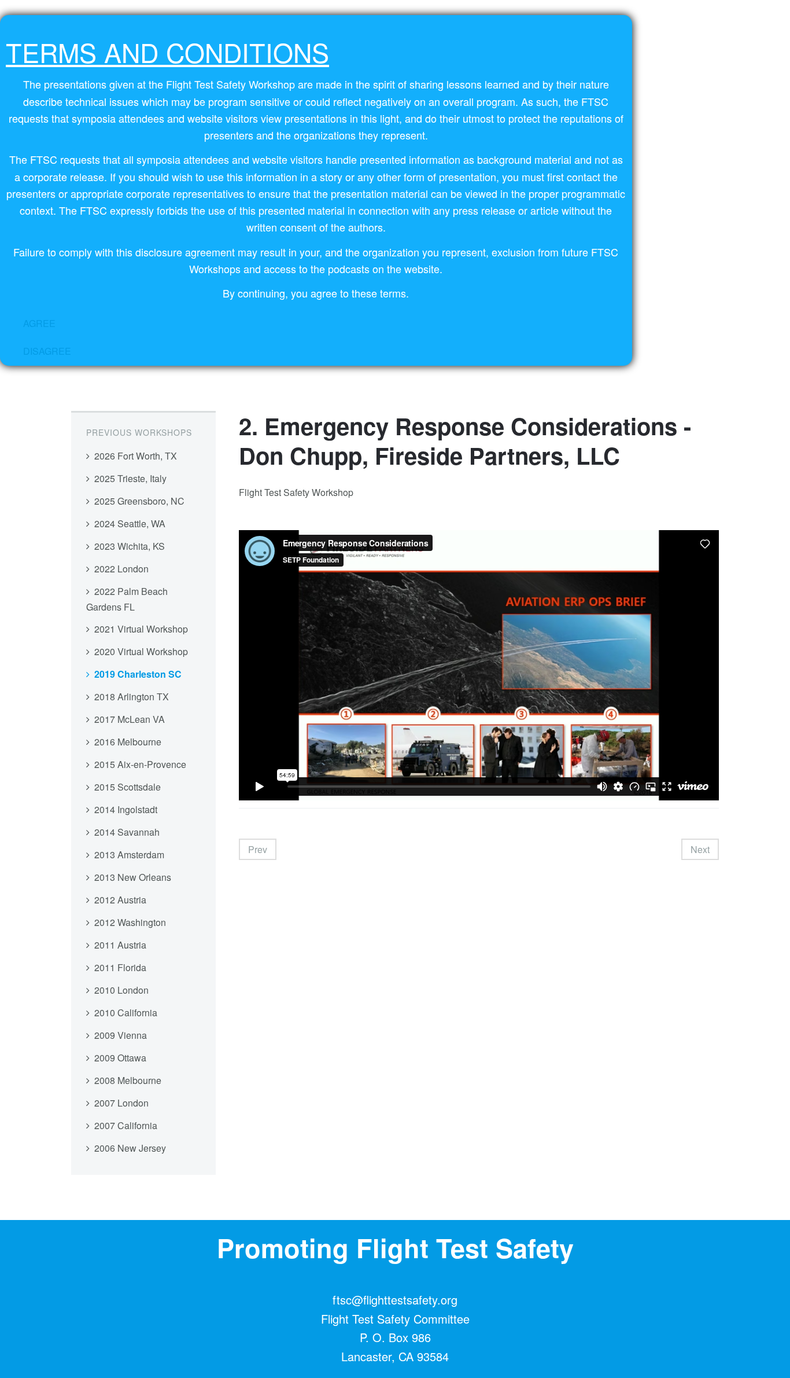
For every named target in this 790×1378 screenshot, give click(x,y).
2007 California (125, 1125)
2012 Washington (130, 922)
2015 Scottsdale (127, 786)
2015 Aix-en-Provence (140, 764)
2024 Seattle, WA (129, 523)
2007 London (121, 1102)
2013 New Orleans (132, 877)
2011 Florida (120, 967)
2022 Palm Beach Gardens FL (127, 599)
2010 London (121, 990)
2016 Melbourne (127, 741)
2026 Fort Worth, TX (135, 455)
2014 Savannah (127, 832)
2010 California (125, 1012)
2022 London (121, 568)
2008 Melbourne (127, 1080)
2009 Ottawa (120, 1057)
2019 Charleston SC (138, 674)
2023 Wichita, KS (129, 546)
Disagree (47, 351)
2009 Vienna (120, 1035)
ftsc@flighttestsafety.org (395, 1299)
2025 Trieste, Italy (130, 478)
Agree (39, 323)
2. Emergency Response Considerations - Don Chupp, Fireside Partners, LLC (465, 440)
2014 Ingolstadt (125, 809)
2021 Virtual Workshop (141, 628)
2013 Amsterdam (129, 854)
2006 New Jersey (130, 1148)
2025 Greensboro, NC (139, 501)
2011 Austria (120, 944)
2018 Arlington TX (131, 696)
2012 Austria (120, 899)
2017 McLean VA (129, 719)
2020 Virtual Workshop (141, 651)
